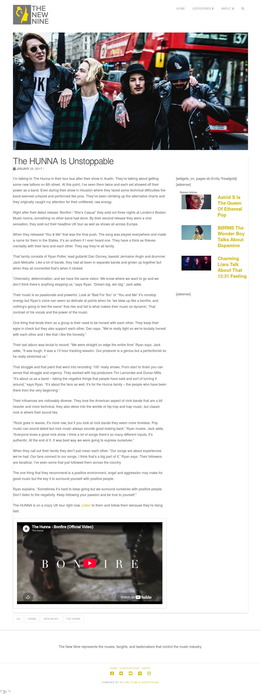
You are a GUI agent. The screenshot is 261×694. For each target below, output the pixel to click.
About (146, 668)
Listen (86, 505)
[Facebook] (112, 673)
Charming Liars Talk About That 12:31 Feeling (232, 267)
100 (18, 619)
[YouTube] (130, 673)
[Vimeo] (140, 673)
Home (113, 668)
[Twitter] (121, 673)
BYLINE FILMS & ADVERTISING (139, 682)
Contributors (130, 668)
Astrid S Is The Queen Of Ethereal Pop (230, 206)
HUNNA (32, 619)
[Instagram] (149, 673)
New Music (51, 619)
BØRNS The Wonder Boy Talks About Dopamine (231, 236)
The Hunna (73, 619)
